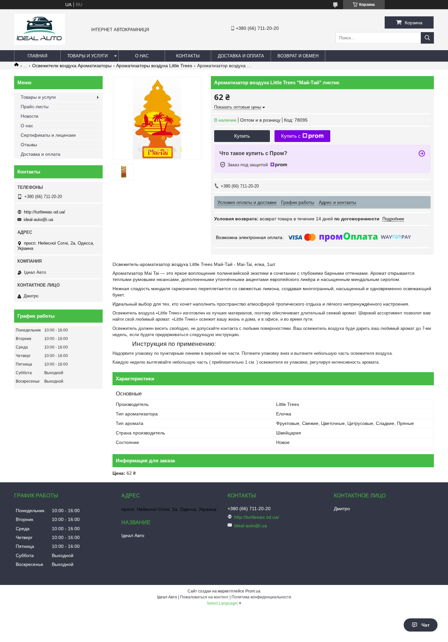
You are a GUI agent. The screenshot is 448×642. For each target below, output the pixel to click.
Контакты (188, 55)
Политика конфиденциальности (261, 597)
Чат (425, 625)
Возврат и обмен (297, 55)
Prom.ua (252, 591)
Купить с (291, 136)
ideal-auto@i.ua (38, 219)
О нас (142, 55)
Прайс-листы (35, 106)
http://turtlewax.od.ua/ (44, 212)
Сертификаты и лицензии (48, 135)
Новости (29, 116)
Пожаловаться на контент (204, 597)
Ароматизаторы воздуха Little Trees (154, 65)
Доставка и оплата (241, 55)
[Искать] (427, 38)
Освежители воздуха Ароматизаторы (72, 65)
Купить (242, 136)
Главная (37, 55)
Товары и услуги (87, 55)
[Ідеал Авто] (39, 43)
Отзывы (29, 144)
